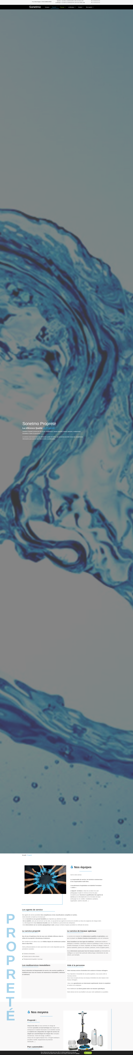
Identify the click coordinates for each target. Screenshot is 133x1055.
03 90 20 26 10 (96, 0)
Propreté (54, 7)
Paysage (62, 7)
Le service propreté (31, 931)
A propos (47, 7)
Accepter (88, 1052)
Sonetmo (35, 7)
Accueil (24, 855)
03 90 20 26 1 (96, 2)
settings (77, 1053)
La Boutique (71, 7)
